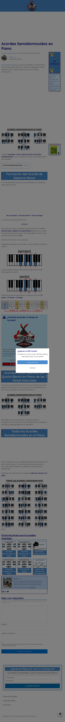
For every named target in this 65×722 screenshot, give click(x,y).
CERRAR (32, 368)
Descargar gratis (32, 362)
